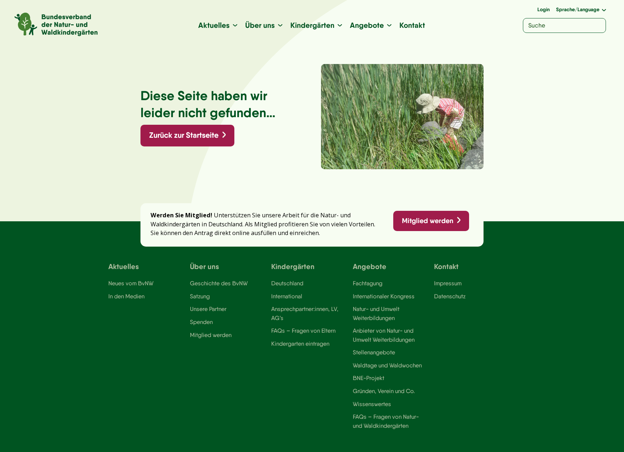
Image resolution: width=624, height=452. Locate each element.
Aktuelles (214, 25)
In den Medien (126, 296)
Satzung (200, 296)
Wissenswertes (372, 404)
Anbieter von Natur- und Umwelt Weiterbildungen (384, 335)
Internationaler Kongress (384, 296)
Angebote (367, 25)
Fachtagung (367, 283)
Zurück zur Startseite (183, 135)
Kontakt (412, 25)
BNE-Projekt (368, 377)
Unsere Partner (208, 308)
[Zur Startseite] (56, 24)
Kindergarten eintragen (300, 343)
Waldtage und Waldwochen (387, 365)
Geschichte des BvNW (219, 283)
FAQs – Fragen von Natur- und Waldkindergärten (386, 421)
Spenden (201, 321)
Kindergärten (312, 25)
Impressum (448, 283)
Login (543, 9)
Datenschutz (449, 296)
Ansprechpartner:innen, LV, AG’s (304, 313)
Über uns (260, 25)
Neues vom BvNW (130, 283)
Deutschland (287, 283)
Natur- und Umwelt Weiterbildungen (376, 313)
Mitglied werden (427, 220)
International (286, 296)
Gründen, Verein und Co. (384, 391)
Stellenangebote (374, 352)
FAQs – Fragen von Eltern (303, 330)
